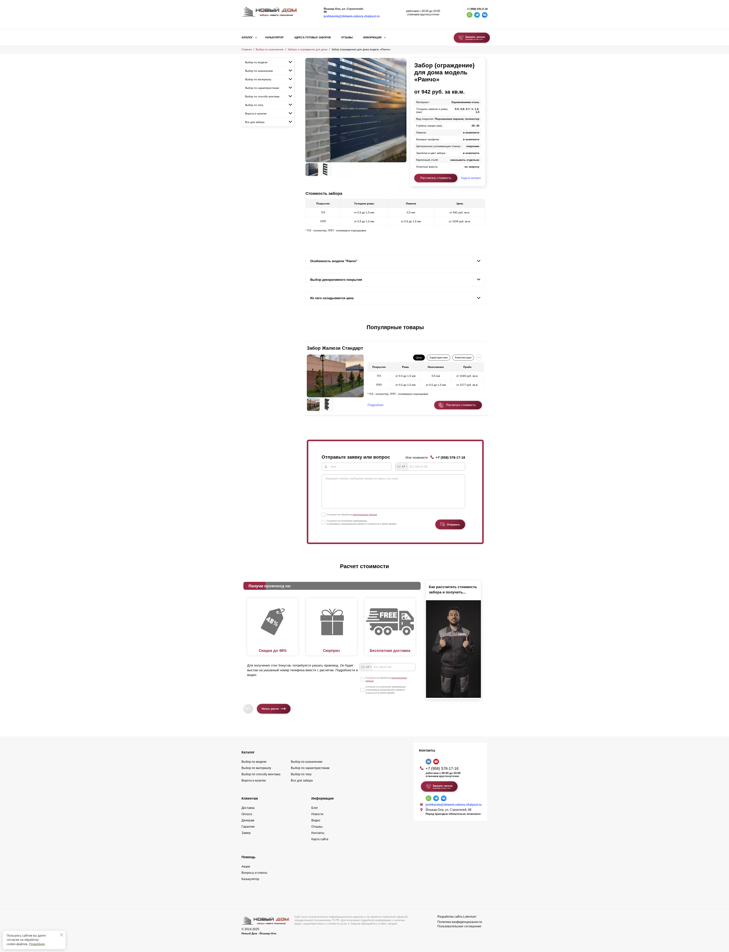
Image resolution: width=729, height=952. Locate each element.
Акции (245, 866)
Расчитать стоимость (461, 405)
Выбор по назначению (270, 49)
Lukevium (469, 916)
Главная (246, 49)
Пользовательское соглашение (459, 926)
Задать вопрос (471, 178)
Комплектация (463, 357)
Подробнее (37, 944)
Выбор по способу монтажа (262, 96)
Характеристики (438, 357)
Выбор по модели (256, 62)
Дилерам (247, 820)
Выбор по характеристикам (262, 87)
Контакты (317, 832)
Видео (315, 820)
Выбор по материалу (258, 79)
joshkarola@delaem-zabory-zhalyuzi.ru (352, 16)
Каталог (247, 37)
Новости (317, 814)
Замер (246, 832)
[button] (307, 331)
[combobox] (401, 466)
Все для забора (254, 122)
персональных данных (365, 514)
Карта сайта (319, 839)
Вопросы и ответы (254, 872)
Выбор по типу (254, 104)
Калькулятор (274, 37)
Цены (419, 357)
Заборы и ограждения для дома (307, 49)
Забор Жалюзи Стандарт (335, 348)
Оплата (246, 814)
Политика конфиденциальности (459, 922)
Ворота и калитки (256, 113)
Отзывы (347, 37)
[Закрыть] (61, 935)
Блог (314, 807)
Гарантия (248, 826)
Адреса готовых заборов (312, 37)
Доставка (248, 807)
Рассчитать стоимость (435, 178)
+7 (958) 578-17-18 (477, 9)
